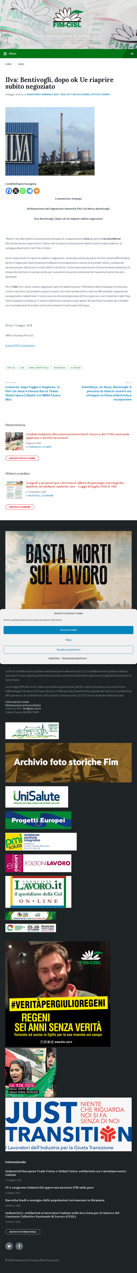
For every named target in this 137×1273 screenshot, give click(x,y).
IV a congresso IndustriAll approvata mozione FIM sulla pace (49, 1187)
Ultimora (75, 367)
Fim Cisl (11, 367)
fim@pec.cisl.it (32, 708)
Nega (69, 639)
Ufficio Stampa (100, 94)
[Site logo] (68, 30)
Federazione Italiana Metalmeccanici (68, 35)
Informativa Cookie (17, 702)
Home (8, 64)
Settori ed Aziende (78, 94)
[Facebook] (9, 191)
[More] (37, 191)
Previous (10, 382)
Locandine (47, 495)
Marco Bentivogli (39, 367)
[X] (16, 191)
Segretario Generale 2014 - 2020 (46, 94)
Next (128, 382)
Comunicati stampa (39, 446)
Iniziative (34, 495)
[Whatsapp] (23, 191)
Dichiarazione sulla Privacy (74, 658)
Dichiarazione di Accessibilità (23, 705)
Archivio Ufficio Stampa (22, 458)
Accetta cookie (68, 630)
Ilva (22, 367)
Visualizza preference (68, 649)
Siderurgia (59, 367)
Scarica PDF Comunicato (20, 345)
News (21, 64)
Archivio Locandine (20, 507)
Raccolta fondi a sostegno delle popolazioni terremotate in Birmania (54, 1200)
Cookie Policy (54, 658)
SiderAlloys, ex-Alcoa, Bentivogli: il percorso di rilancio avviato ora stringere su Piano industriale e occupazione (106, 393)
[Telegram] (30, 191)
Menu (12, 53)
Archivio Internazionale (22, 1231)
